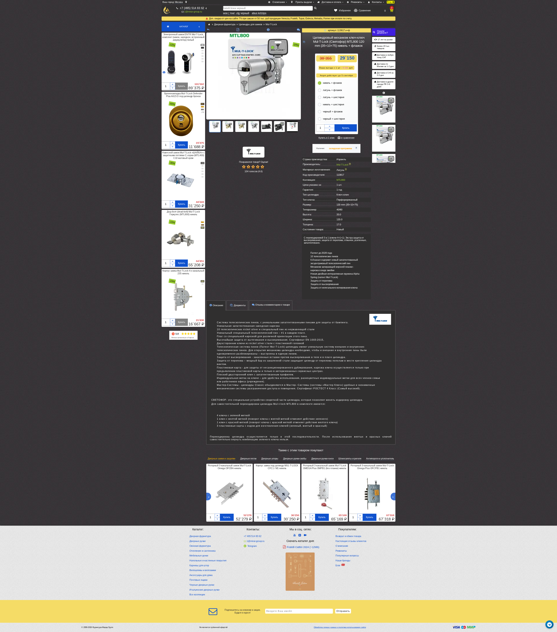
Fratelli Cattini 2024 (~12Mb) (303, 547)
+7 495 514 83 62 (252, 536)
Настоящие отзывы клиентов (351, 541)
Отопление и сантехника (202, 551)
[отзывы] (298, 29)
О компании (342, 546)
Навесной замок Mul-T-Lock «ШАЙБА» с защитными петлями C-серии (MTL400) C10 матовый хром (183, 155)
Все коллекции (197, 594)
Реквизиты (341, 551)
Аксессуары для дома (201, 575)
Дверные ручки (197, 541)
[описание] (268, 29)
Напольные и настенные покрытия (207, 560)
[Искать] (315, 8)
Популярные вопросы (347, 555)
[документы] (237, 29)
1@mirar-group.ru (193, 11)
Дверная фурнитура (200, 536)
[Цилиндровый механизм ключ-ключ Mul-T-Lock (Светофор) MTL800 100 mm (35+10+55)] (383, 138)
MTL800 (341, 180)
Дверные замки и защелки (221, 458)
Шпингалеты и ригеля (349, 458)
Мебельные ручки (198, 555)
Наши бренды (343, 560)
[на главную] (166, 10)
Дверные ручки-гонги (322, 458)
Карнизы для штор (199, 565)
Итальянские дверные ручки (204, 590)
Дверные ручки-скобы (294, 458)
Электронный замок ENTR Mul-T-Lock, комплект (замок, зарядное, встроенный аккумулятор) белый (183, 37)
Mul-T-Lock (342, 164)
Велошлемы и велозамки (202, 570)
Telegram (252, 546)
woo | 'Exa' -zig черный (236, 13)
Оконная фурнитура (200, 546)
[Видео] (292, 126)
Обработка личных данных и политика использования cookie (340, 627)
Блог (338, 565)
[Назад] (208, 29)
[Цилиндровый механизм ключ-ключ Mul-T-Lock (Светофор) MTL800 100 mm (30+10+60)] (383, 109)
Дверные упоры (269, 458)
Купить (181, 86)
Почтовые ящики (198, 580)
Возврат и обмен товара (348, 536)
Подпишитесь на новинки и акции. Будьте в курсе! (243, 611)
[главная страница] (209, 24)
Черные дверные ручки (201, 585)
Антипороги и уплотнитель (380, 458)
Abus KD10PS (259, 13)
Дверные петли (248, 458)
